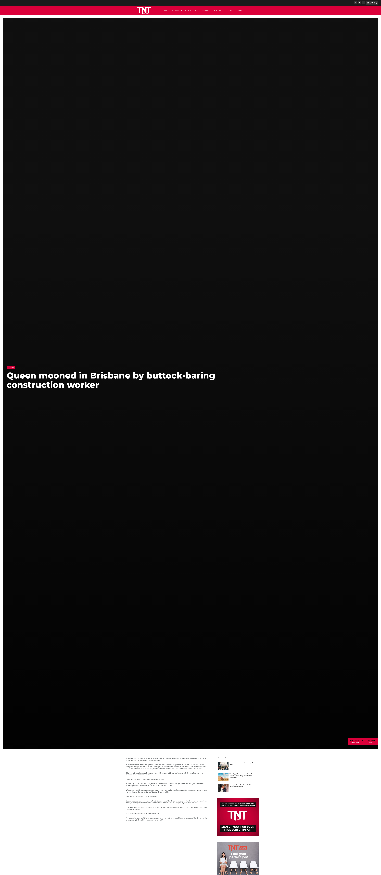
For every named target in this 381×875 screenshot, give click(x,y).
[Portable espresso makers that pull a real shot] (223, 766)
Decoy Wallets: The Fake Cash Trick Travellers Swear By (241, 786)
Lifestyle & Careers (202, 10)
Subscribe (229, 10)
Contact (239, 10)
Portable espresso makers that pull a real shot (243, 764)
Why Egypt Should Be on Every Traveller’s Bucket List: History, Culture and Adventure (243, 775)
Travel (166, 10)
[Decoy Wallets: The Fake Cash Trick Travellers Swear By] (223, 788)
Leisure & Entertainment (181, 10)
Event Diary (217, 10)
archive (11, 368)
